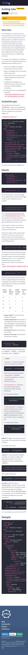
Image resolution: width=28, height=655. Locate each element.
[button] (11, 2)
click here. (22, 25)
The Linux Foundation (10, 641)
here (23, 165)
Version (5, 13)
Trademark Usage (21, 646)
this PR (23, 512)
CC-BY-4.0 (12, 638)
